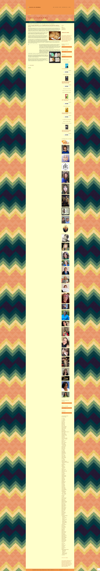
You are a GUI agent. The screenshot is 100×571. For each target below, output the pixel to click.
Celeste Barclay (64, 433)
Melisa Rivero (63, 506)
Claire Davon (63, 436)
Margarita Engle (64, 500)
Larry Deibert (63, 484)
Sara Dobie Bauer (64, 522)
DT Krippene (63, 449)
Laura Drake (63, 486)
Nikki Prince (63, 514)
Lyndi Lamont (63, 492)
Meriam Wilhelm (63, 509)
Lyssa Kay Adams (64, 498)
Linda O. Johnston (64, 493)
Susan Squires (63, 541)
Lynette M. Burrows (64, 497)
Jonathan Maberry (64, 476)
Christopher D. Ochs (64, 435)
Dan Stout (63, 518)
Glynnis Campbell (64, 457)
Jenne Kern (63, 468)
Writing (57, 25)
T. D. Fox (63, 542)
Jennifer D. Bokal (64, 469)
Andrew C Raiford (64, 428)
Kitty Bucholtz (63, 482)
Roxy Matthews (63, 534)
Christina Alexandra (64, 434)
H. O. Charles (63, 459)
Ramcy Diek (63, 530)
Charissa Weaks (64, 517)
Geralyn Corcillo (64, 456)
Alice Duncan (63, 424)
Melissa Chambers (64, 507)
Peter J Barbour (64, 526)
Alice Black (63, 516)
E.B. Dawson (63, 450)
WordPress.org (63, 29)
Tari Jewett (37, 25)
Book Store (56, 7)
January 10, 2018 (31, 25)
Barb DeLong (63, 551)
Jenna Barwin (63, 466)
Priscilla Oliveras (64, 527)
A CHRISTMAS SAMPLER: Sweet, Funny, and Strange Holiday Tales (66, 121)
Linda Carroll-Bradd (64, 489)
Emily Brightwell (63, 452)
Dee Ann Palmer (64, 444)
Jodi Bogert (63, 474)
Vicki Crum (63, 548)
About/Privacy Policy (65, 7)
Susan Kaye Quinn (64, 539)
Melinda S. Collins (64, 521)
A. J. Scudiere (63, 419)
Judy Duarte (63, 478)
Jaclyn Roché (63, 460)
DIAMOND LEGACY (66, 106)
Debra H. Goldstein (64, 442)
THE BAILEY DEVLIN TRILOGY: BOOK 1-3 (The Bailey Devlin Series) (66, 90)
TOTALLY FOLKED (66, 62)
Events (60, 7)
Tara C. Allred (63, 543)
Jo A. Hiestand (63, 473)
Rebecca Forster (64, 532)
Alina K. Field (63, 425)
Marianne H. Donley (64, 502)
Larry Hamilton (63, 485)
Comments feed (63, 28)
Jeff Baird (63, 465)
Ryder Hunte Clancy (64, 535)
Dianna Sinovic (63, 448)
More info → (70, 70)
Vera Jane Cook (64, 547)
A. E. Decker (63, 418)
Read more (32, 65)
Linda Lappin (63, 490)
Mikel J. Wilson (63, 510)
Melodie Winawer (64, 508)
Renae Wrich (63, 533)
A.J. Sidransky (63, 420)
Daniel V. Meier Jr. (64, 440)
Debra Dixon (63, 441)
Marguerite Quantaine (64, 501)
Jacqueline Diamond (64, 461)
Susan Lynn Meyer (64, 540)
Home (53, 7)
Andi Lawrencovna (64, 427)
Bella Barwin (63, 467)
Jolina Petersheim (64, 475)
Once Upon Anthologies (64, 515)
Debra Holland (63, 443)
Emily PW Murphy (64, 453)
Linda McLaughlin (64, 491)
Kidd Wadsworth (64, 481)
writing (29, 26)
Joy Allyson (63, 477)
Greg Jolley (63, 458)
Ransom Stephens (64, 531)
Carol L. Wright (63, 432)
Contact (69, 7)
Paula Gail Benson (64, 524)
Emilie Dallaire (63, 451)
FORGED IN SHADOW (67, 74)
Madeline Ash (63, 499)
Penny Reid (63, 525)
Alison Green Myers (64, 426)
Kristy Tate (63, 483)
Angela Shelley (64, 550)
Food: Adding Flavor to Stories (41, 24)
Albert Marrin (63, 423)
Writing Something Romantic (65, 549)
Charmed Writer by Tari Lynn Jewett (48, 25)
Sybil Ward (63, 523)
